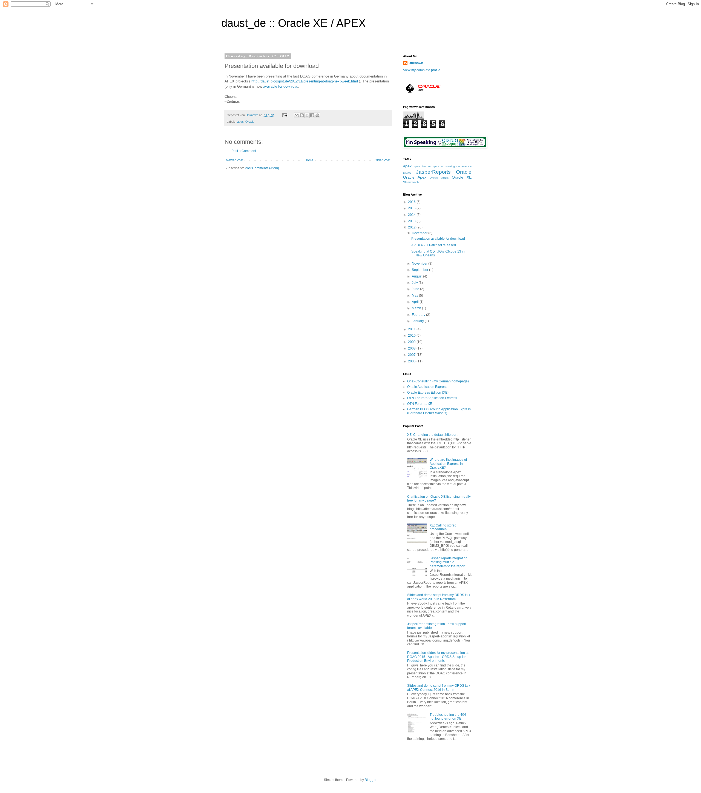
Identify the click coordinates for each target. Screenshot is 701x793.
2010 (412, 335)
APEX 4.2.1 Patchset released (433, 245)
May (415, 295)
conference (464, 166)
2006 (412, 361)
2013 (412, 221)
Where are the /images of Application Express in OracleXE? (448, 463)
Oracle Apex (414, 177)
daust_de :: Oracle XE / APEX (293, 23)
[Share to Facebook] (312, 115)
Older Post (382, 160)
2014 (412, 215)
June (416, 289)
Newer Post (234, 160)
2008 (412, 348)
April (416, 302)
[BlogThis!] (301, 115)
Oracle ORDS (439, 177)
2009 (412, 342)
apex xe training (444, 166)
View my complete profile (421, 70)
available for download (280, 86)
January (418, 321)
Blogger (370, 780)
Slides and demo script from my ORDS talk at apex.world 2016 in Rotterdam (438, 597)
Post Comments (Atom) (262, 168)
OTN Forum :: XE (419, 404)
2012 (412, 227)
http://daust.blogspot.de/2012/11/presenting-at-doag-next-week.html (304, 81)
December (420, 233)
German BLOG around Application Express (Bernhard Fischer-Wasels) (439, 411)
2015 (412, 208)
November (420, 263)
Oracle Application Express (427, 387)
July (415, 283)
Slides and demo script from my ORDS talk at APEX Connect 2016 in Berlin (438, 687)
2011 (412, 329)
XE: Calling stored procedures (443, 527)
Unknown (252, 115)
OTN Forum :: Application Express (432, 398)
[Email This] (296, 115)
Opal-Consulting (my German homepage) (438, 381)
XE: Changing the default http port (432, 435)
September (420, 270)
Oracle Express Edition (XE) (428, 392)
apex (240, 121)
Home (309, 160)
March (417, 308)
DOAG (407, 172)
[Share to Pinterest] (317, 115)
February (419, 315)
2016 (412, 202)
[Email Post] (284, 115)
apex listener (422, 166)
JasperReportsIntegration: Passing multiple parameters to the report (449, 562)
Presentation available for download (438, 239)
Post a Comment (243, 151)
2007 (412, 355)
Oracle (249, 121)
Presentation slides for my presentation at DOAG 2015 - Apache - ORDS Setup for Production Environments (438, 657)
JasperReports (433, 172)
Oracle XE (462, 177)
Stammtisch (411, 182)
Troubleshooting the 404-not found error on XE (448, 716)
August (417, 276)
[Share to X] (307, 115)
